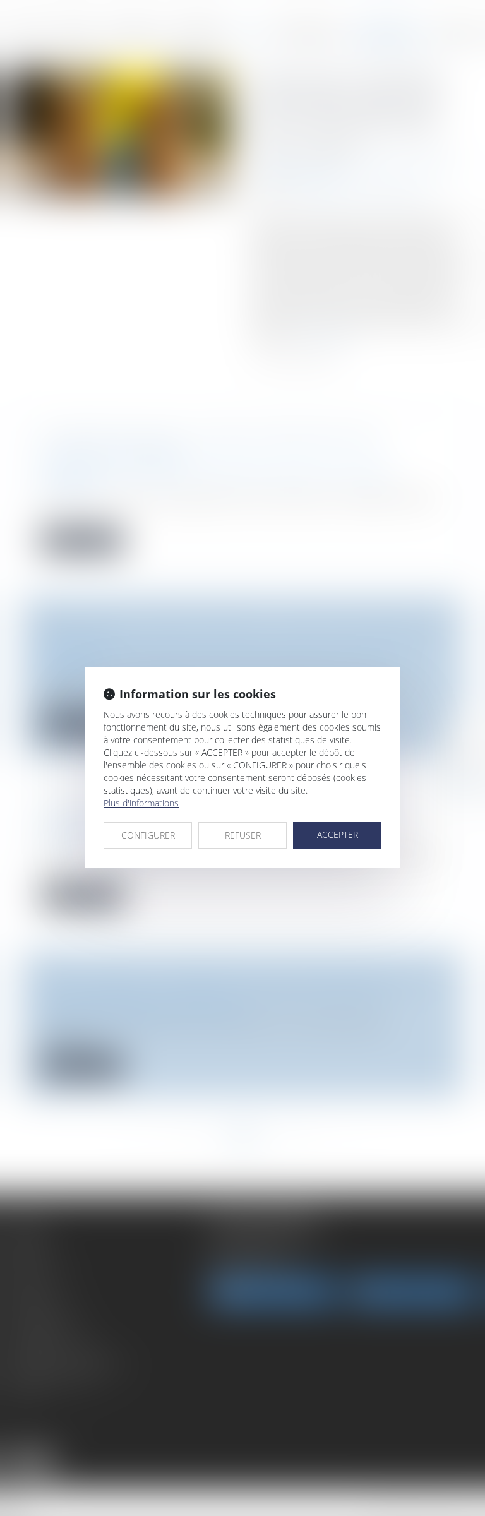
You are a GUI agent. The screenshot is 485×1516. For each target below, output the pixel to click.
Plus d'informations (141, 803)
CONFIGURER (148, 835)
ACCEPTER (337, 834)
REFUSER (243, 835)
